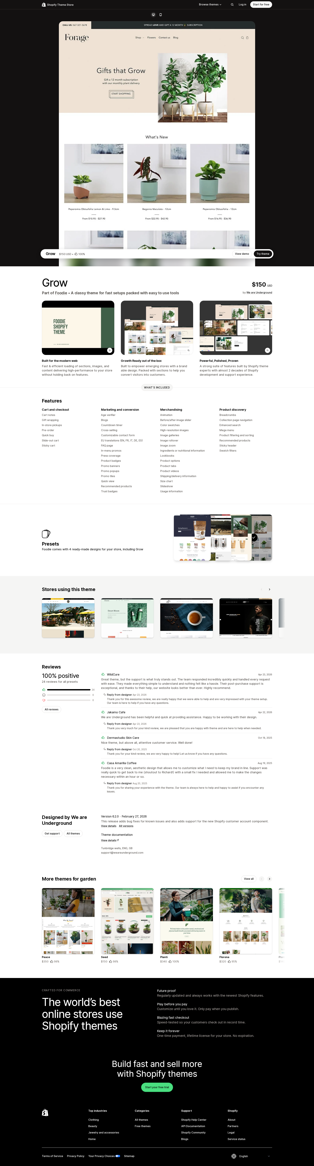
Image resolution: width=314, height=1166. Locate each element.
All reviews (51, 709)
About (231, 1119)
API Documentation (193, 1126)
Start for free (261, 4)
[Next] (269, 589)
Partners (233, 1126)
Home (92, 1139)
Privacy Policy (75, 1156)
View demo (242, 253)
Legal (231, 1132)
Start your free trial (157, 1087)
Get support (52, 833)
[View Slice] (192, 537)
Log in (242, 4)
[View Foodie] (233, 537)
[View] (68, 618)
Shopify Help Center (193, 1119)
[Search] (232, 4)
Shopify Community (193, 1132)
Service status (236, 1139)
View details (108, 826)
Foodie (61, 293)
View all (249, 878)
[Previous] (261, 589)
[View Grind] (212, 537)
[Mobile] (160, 14)
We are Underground (259, 292)
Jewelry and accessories (103, 1132)
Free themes (142, 1126)
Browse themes (208, 4)
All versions (126, 826)
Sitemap (129, 1156)
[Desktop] (153, 14)
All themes (73, 833)
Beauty (92, 1126)
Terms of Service (52, 1156)
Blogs (184, 1139)
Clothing (93, 1119)
